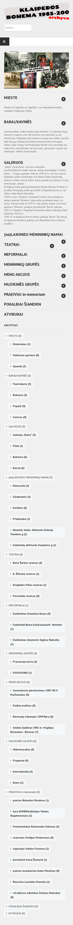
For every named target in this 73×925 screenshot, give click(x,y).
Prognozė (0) (20, 760)
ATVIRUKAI (13, 314)
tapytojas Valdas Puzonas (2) (30, 848)
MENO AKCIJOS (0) (19, 682)
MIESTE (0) (14, 335)
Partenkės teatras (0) (25, 596)
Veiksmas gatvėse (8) (25, 355)
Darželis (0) (19, 507)
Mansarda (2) (20, 485)
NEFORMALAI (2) (18, 605)
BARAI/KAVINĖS (18, 121)
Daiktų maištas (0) (23, 705)
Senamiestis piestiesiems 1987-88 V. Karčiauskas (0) (34, 692)
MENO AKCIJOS (17, 274)
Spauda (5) (19, 366)
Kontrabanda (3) (22, 771)
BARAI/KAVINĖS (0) (19, 375)
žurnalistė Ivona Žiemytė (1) (29, 859)
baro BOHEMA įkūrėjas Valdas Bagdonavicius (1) (29, 813)
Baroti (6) (18, 468)
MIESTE (10, 97)
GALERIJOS (13, 162)
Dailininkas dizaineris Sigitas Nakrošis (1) (34, 642)
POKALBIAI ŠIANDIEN (22, 304)
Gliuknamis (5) (21, 496)
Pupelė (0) (18, 406)
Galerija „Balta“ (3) (24, 434)
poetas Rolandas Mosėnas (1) (30, 800)
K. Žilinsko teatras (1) (25, 573)
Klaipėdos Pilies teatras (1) (29, 585)
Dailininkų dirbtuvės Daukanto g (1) (34, 545)
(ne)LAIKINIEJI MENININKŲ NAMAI (33, 234)
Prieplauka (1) (21, 519)
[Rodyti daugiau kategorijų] (63, 100)
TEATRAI (11, 244)
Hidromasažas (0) (23, 749)
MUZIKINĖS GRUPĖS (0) (22, 741)
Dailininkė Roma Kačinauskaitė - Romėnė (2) (36, 627)
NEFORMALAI (15, 254)
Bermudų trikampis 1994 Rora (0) (32, 716)
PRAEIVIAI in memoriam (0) (24, 792)
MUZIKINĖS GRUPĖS (21, 284)
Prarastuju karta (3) (24, 661)
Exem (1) (17, 782)
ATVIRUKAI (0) (16, 913)
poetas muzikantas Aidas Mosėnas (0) (35, 870)
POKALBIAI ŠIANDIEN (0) (23, 906)
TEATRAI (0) (15, 554)
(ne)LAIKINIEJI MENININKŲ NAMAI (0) (30, 477)
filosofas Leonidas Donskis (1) (31, 881)
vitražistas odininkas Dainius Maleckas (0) (35, 895)
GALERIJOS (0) (16, 426)
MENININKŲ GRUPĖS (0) (22, 653)
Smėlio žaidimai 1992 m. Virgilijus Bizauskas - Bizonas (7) (32, 730)
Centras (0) (19, 417)
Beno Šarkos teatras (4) (27, 562)
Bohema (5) (19, 395)
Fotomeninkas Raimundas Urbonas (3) (35, 826)
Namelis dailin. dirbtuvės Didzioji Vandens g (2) (31, 532)
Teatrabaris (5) (21, 384)
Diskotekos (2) (21, 344)
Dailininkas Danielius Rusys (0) (31, 613)
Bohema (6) (19, 457)
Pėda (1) (17, 446)
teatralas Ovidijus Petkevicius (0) (32, 837)
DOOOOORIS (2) (22, 672)
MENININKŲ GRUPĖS (21, 264)
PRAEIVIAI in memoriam (24, 294)
